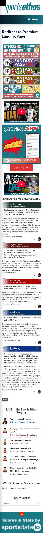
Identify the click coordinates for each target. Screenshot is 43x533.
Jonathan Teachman (19, 435)
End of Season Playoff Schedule (22, 448)
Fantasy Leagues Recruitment (21, 419)
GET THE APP (21, 167)
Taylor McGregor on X (14, 389)
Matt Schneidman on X (14, 236)
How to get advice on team (20, 440)
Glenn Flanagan (18, 451)
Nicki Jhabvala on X (13, 272)
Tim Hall (15, 443)
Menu (35, 19)
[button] (3, 3)
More (5, 399)
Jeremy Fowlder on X (14, 304)
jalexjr (14, 474)
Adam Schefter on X (13, 340)
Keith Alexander (18, 463)
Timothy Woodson (19, 422)
